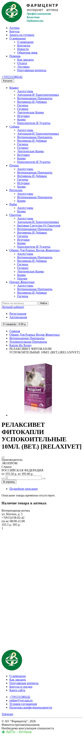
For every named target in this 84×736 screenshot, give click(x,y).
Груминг (23, 109)
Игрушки (23, 116)
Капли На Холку (20, 345)
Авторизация (18, 317)
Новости (23, 49)
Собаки (14, 126)
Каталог (8, 80)
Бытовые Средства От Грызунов (38, 225)
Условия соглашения (23, 704)
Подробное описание (23, 488)
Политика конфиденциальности (30, 707)
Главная (14, 331)
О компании (17, 38)
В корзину (9, 481)
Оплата (22, 63)
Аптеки (14, 27)
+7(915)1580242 (12, 77)
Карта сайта (17, 690)
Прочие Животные (22, 282)
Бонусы (14, 31)
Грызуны (15, 215)
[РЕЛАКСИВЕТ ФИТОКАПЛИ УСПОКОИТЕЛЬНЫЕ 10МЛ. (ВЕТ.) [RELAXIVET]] (38, 415)
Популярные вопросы (31, 70)
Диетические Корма (30, 112)
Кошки (14, 87)
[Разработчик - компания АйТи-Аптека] (16, 732)
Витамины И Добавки (32, 101)
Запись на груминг (22, 35)
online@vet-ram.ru (21, 700)
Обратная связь (27, 52)
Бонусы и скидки (20, 686)
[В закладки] (3, 457)
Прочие (22, 278)
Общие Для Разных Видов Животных (34, 250)
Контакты (23, 45)
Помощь (15, 56)
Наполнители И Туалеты (33, 123)
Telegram (7, 714)
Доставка (23, 66)
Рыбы (13, 204)
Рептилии (15, 190)
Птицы (14, 165)
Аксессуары (25, 91)
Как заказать (25, 59)
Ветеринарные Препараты (34, 98)
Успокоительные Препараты (28, 341)
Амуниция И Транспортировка (38, 94)
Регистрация (17, 313)
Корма (21, 119)
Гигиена (22, 105)
